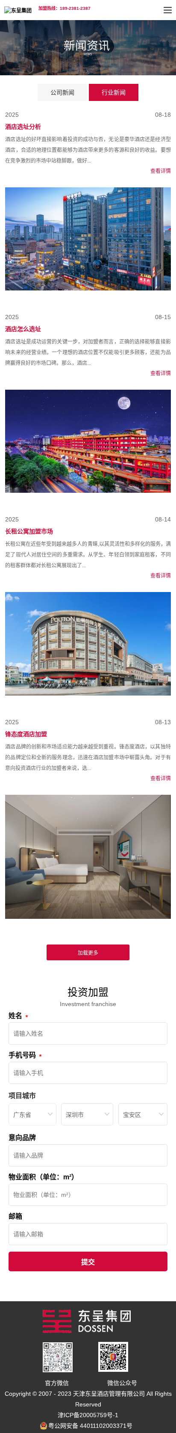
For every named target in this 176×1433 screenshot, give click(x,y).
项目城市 (22, 1095)
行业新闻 (114, 92)
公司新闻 (62, 92)
